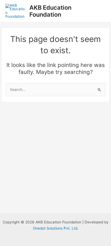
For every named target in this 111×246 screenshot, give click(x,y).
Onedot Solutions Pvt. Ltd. (55, 228)
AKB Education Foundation (50, 11)
